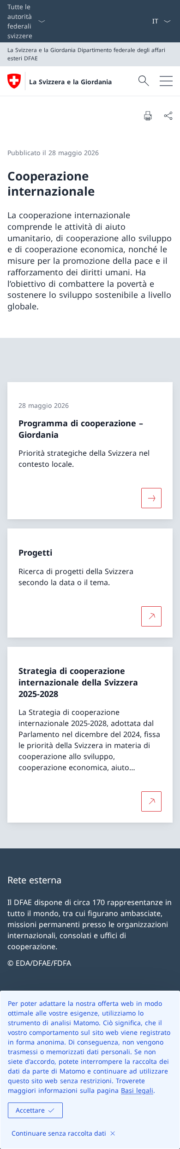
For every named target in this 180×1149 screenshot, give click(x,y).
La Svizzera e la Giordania (70, 81)
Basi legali (137, 1090)
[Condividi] (168, 115)
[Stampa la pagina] (148, 115)
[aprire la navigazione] (166, 81)
